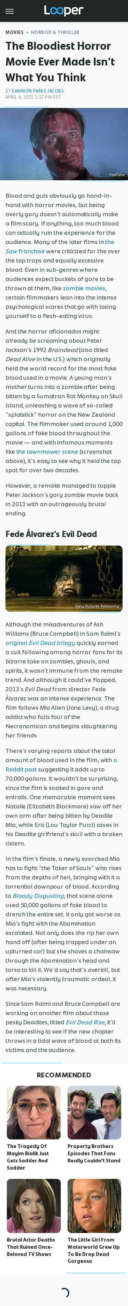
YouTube (117, 175)
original (40, 643)
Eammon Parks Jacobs (38, 91)
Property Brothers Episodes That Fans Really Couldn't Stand (94, 1153)
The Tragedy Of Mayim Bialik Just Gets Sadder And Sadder (28, 1157)
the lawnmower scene (47, 452)
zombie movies (84, 288)
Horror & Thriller (55, 32)
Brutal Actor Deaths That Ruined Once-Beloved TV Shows (31, 1247)
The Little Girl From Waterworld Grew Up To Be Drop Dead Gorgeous (94, 1250)
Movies (14, 32)
